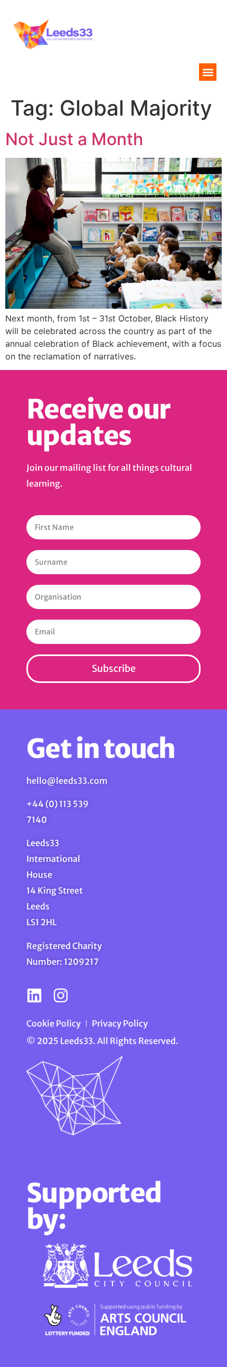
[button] (207, 72)
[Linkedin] (34, 995)
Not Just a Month (74, 139)
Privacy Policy (120, 1023)
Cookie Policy (53, 1023)
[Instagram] (61, 995)
